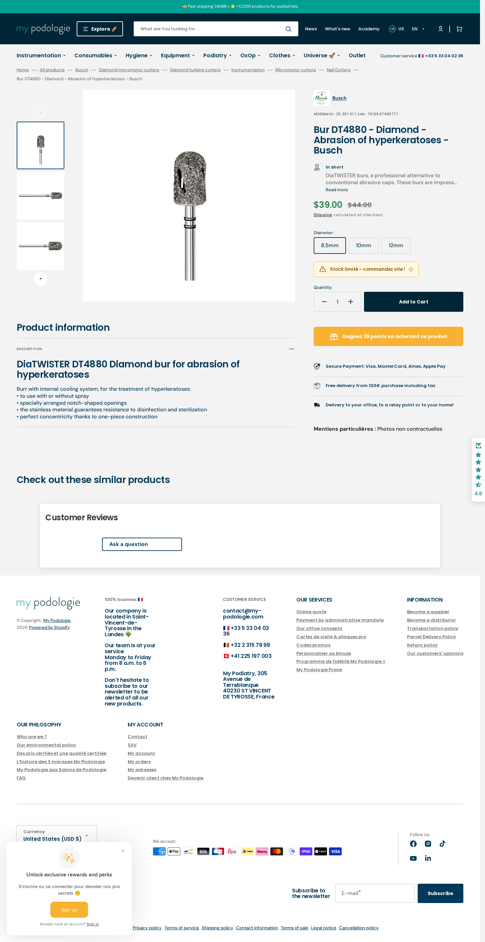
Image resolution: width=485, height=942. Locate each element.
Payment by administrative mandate (340, 620)
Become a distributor (431, 620)
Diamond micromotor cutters (129, 70)
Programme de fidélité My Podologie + (341, 661)
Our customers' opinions (435, 653)
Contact (137, 737)
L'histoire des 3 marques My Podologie (61, 761)
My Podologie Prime (319, 670)
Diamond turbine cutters (195, 70)
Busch (81, 70)
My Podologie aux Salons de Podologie (61, 769)
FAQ (21, 778)
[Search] (289, 29)
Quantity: (323, 287)
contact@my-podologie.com (243, 614)
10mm (367, 248)
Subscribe (440, 893)
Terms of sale (294, 928)
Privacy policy (147, 928)
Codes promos (313, 645)
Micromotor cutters (295, 70)
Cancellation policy (359, 928)
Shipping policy (217, 928)
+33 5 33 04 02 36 (246, 631)
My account (141, 753)
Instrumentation (248, 70)
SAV (132, 745)
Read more (337, 190)
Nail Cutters (339, 70)
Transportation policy (432, 628)
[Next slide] (40, 279)
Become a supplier (428, 612)
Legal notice (323, 928)
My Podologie (57, 620)
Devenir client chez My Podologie (165, 778)
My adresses (142, 769)
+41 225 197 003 (251, 656)
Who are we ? (32, 737)
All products (52, 70)
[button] (458, 29)
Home (23, 70)
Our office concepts (319, 628)
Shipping (323, 215)
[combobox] (216, 28)
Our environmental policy (46, 745)
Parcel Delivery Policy (431, 637)
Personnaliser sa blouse (323, 653)
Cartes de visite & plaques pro (331, 637)
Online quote (311, 612)
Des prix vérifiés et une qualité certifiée (61, 753)
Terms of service (181, 928)
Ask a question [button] (128, 544)
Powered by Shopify (49, 627)
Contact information (257, 928)
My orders (139, 761)
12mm (400, 248)
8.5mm (333, 248)
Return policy (422, 645)
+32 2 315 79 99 (250, 645)
